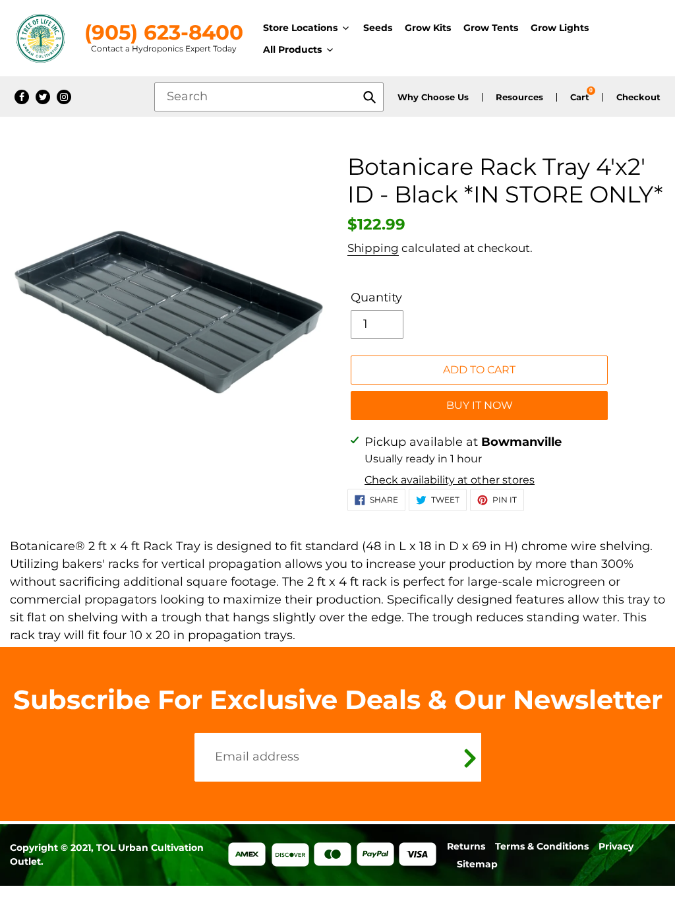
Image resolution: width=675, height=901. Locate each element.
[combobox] (269, 96)
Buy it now (479, 405)
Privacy (616, 846)
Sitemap (477, 864)
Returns (466, 846)
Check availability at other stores (450, 480)
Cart (579, 97)
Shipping (373, 248)
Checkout (638, 97)
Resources (519, 97)
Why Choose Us (433, 97)
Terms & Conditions (542, 846)
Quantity (376, 297)
